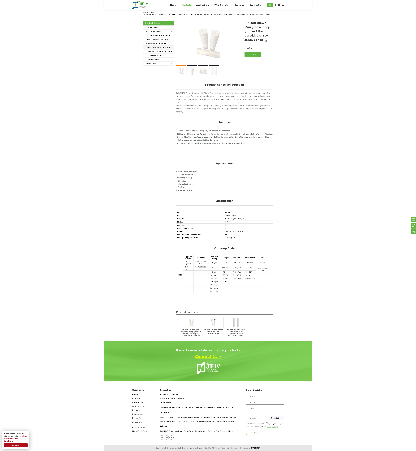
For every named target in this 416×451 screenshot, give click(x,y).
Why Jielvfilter (138, 406)
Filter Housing (152, 59)
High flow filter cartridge (157, 39)
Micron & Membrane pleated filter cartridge (160, 35)
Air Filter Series (151, 27)
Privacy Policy (138, 418)
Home (135, 395)
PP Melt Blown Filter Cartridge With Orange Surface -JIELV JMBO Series (236, 332)
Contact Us (137, 414)
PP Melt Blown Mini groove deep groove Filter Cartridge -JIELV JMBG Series (191, 332)
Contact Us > (208, 356)
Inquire (252, 54)
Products (136, 398)
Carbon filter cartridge (156, 43)
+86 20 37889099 (170, 395)
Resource (136, 410)
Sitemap (235, 448)
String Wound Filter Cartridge (159, 51)
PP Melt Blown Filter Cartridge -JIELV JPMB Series (213, 331)
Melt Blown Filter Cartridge (158, 47)
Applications (150, 63)
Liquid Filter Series (153, 31)
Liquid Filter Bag (153, 55)
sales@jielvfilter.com (175, 398)
